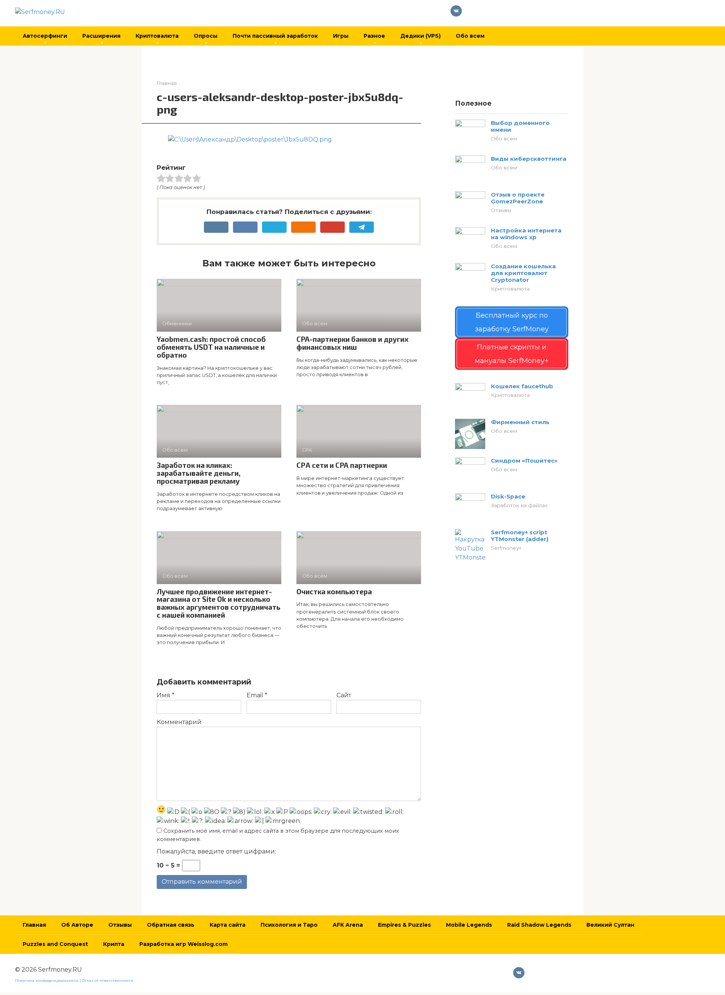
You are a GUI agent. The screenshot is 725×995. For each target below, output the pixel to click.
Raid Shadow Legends (539, 924)
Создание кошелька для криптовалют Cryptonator (523, 273)
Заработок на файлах (519, 505)
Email (257, 695)
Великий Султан (610, 924)
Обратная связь (170, 924)
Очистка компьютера (334, 591)
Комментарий (179, 722)
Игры (341, 35)
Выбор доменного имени (520, 126)
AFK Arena (348, 924)
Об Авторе (77, 924)
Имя (165, 695)
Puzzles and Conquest (55, 944)
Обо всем (470, 35)
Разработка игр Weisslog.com (183, 944)
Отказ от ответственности (107, 980)
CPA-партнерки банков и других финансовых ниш (352, 343)
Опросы (206, 35)
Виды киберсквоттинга (528, 158)
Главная (34, 924)
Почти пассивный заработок (275, 35)
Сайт (343, 695)
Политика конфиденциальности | (48, 980)
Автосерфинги (45, 35)
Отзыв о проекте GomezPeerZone (518, 198)
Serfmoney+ (506, 548)
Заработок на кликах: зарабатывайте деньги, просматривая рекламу (199, 473)
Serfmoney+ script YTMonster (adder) (519, 536)
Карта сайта (227, 924)
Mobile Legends (469, 924)
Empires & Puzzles (404, 924)
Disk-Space (508, 496)
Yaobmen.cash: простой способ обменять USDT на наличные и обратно (211, 347)
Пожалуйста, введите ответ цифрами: (216, 851)
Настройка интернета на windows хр (526, 234)
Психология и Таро (289, 924)
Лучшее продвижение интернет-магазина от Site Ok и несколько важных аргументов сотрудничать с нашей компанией (219, 603)
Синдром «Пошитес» (524, 460)
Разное (374, 35)
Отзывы (501, 210)
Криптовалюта (157, 35)
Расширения (101, 35)
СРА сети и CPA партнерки (341, 465)
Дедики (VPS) (420, 35)
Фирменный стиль (520, 422)
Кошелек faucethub (522, 386)
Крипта (113, 944)
